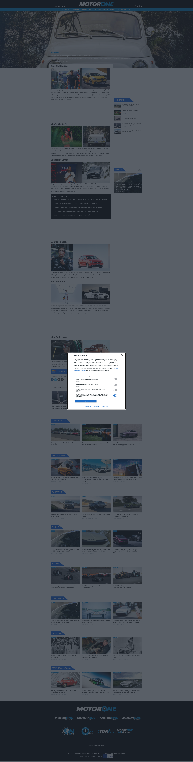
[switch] (115, 379)
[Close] (122, 355)
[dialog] (96, 381)
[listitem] (96, 376)
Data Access (96, 406)
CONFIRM (85, 401)
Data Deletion (88, 406)
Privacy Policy (105, 406)
